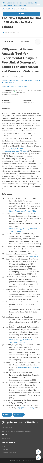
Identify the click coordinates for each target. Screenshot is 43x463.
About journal (6, 439)
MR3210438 (21, 231)
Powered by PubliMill (16, 460)
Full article (24, 41)
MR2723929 (33, 256)
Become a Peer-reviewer (9, 453)
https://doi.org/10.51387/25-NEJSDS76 (14, 86)
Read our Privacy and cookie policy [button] (16, 8)
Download (18, 415)
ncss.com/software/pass (28, 367)
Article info (9, 41)
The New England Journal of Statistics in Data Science (21, 22)
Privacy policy (29, 460)
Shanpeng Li (6, 81)
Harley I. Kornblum (34, 81)
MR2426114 (22, 342)
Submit (4, 446)
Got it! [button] (21, 14)
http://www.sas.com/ (25, 408)
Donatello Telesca (19, 81)
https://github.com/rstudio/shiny (23, 211)
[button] (38, 452)
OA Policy (5, 449)
